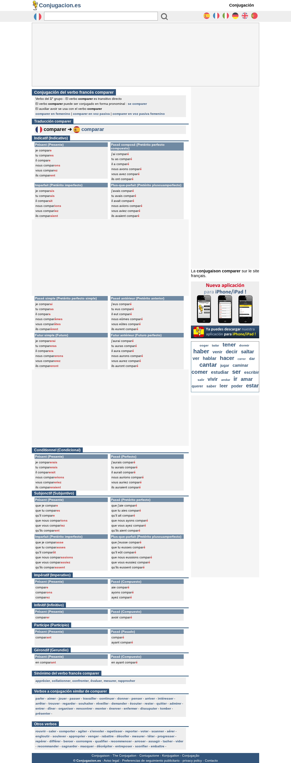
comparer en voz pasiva (91, 113)
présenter (42, 713)
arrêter (40, 703)
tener (229, 344)
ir (235, 378)
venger (93, 736)
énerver (115, 708)
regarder (69, 703)
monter (100, 708)
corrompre (84, 741)
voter (144, 731)
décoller (123, 736)
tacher (168, 741)
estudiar (220, 372)
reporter (131, 731)
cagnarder (69, 746)
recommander (48, 746)
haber (201, 351)
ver (196, 358)
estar (252, 385)
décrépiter (104, 746)
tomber (165, 708)
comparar (92, 129)
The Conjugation (124, 755)
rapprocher (126, 681)
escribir (251, 372)
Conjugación (241, 5)
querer (197, 386)
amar (247, 379)
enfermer (130, 708)
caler (52, 731)
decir (232, 351)
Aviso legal (111, 760)
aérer (171, 731)
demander (119, 703)
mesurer (110, 681)
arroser (140, 741)
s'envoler (97, 731)
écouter (136, 703)
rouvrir (40, 731)
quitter (161, 703)
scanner (157, 731)
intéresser (165, 698)
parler (39, 698)
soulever (59, 736)
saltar (247, 351)
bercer (68, 741)
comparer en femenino (52, 113)
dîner (51, 708)
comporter (67, 731)
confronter (80, 681)
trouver (54, 703)
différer (54, 741)
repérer (40, 741)
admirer (175, 703)
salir (201, 380)
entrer (40, 708)
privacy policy (192, 760)
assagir (154, 741)
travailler (89, 698)
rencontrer (84, 708)
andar (225, 380)
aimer (51, 698)
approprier (77, 736)
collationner (61, 681)
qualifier (101, 741)
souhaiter (85, 703)
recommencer (121, 741)
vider (179, 741)
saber (211, 386)
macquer (87, 746)
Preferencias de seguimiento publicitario (151, 760)
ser (236, 371)
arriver (150, 698)
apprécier (42, 681)
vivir (213, 379)
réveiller (102, 703)
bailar (215, 345)
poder (237, 386)
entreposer (123, 746)
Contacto (211, 760)
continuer (106, 698)
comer (199, 372)
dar (252, 359)
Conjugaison (101, 755)
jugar (224, 365)
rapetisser (114, 731)
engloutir (42, 736)
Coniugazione (149, 755)
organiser (65, 708)
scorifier (141, 746)
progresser (166, 736)
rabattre (108, 736)
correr (242, 359)
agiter (82, 731)
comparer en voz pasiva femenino (139, 113)
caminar (240, 365)
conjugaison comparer (219, 271)
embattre (157, 746)
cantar (208, 364)
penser (136, 698)
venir (217, 352)
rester (149, 703)
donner (122, 698)
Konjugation (170, 755)
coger (204, 345)
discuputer (148, 708)
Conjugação (190, 755)
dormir (244, 345)
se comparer (137, 103)
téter (151, 736)
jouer (63, 698)
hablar (209, 358)
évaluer (96, 681)
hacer (227, 358)
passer (75, 698)
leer (224, 385)
